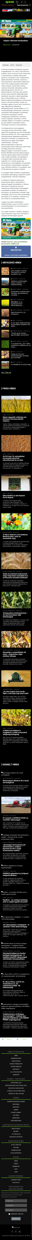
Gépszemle (16, 1104)
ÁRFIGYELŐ (16, 1107)
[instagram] (15, 1231)
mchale (10, 242)
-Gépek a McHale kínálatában (16, 252)
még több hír (6, 372)
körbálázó (15, 244)
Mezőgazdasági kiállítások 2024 (16, 1085)
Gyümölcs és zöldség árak (16, 1091)
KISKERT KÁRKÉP (16, 1112)
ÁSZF (16, 1169)
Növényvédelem (16, 1066)
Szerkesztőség (16, 1179)
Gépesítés (8, 45)
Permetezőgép (16, 1150)
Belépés (16, 1131)
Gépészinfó (16, 1118)
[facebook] (12, 1231)
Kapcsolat (16, 1182)
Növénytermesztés (16, 1063)
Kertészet (16, 1069)
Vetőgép (16, 1147)
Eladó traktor (16, 1144)
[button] (17, 2)
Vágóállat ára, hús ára (16, 1093)
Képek (16, 1161)
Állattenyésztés (16, 1072)
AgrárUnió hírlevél (17, 1214)
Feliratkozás (16, 1219)
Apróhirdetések (16, 1120)
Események (16, 1166)
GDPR (16, 1172)
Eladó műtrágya (16, 1153)
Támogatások (16, 1061)
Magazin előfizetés (16, 1137)
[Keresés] (25, 2)
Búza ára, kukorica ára (16, 1088)
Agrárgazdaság (16, 1058)
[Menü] (21, 2)
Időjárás (16, 1115)
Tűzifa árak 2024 (16, 1082)
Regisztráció (16, 1128)
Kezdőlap (6, 65)
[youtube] (19, 1231)
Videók (16, 1163)
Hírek (12, 65)
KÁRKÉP (16, 1109)
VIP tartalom (16, 1134)
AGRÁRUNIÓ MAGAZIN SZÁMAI (16, 1101)
